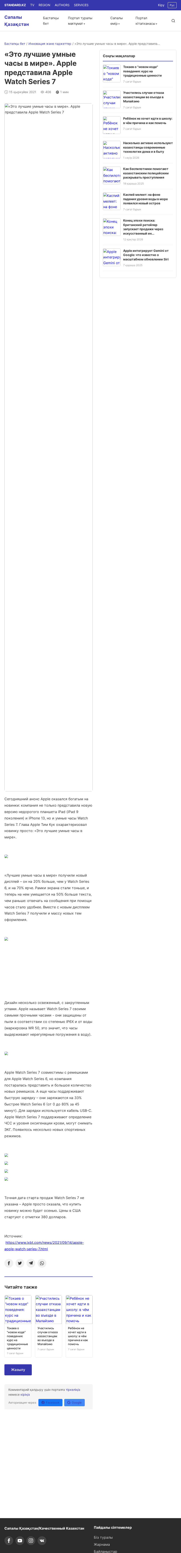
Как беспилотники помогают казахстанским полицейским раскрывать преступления (146, 173)
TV (32, 5)
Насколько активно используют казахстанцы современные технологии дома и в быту (148, 147)
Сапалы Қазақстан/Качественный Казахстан (44, 1528)
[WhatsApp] (42, 1263)
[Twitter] (19, 1263)
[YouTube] (19, 1540)
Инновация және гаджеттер (49, 43)
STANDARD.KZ (15, 5)
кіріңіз (25, 1394)
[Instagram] (30, 1540)
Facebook (52, 1402)
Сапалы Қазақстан (16, 21)
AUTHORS (62, 5)
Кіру (161, 5)
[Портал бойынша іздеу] (173, 20)
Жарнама (102, 1544)
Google (77, 1402)
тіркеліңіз (73, 1389)
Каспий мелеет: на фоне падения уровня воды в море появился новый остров (145, 199)
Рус (172, 5)
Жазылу (18, 1369)
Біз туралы (103, 1537)
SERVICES (81, 5)
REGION (44, 5)
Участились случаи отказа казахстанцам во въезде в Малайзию (143, 97)
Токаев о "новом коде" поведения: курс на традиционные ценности (142, 71)
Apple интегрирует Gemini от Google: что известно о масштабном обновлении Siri (146, 255)
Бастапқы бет (14, 43)
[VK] (42, 1540)
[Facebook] (8, 1263)
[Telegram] (30, 1263)
